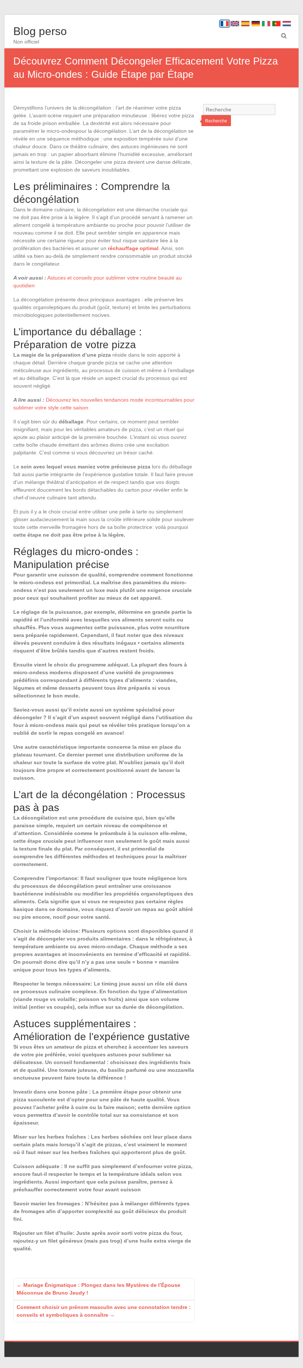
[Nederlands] (286, 24)
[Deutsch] (255, 24)
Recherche (216, 121)
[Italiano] (266, 24)
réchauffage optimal (133, 248)
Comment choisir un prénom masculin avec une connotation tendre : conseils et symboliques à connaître (104, 1311)
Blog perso (40, 31)
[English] (235, 24)
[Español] (245, 24)
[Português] (276, 24)
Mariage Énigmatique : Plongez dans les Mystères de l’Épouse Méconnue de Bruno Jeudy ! (98, 1289)
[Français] (224, 24)
